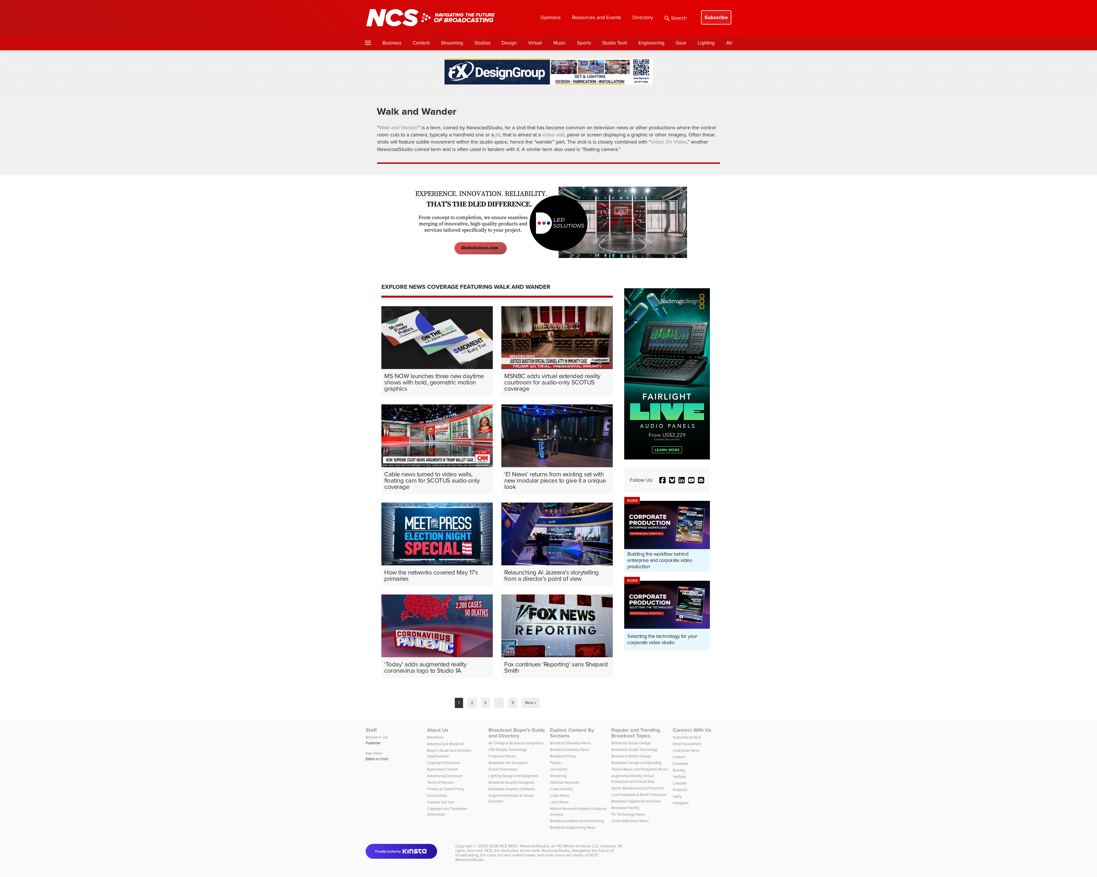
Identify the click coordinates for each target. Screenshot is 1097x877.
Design (509, 43)
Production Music (502, 756)
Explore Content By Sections (572, 733)
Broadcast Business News (570, 743)
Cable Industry (561, 789)
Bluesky (679, 770)
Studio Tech (614, 43)
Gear (681, 43)
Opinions (550, 17)
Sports (584, 43)
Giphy (677, 796)
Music (559, 43)
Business (392, 43)
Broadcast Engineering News (573, 827)
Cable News (559, 795)
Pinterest (680, 790)
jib (498, 134)
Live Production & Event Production (639, 794)
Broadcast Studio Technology (634, 749)
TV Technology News (628, 814)
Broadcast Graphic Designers (512, 782)
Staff (371, 730)
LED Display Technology (508, 749)
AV (729, 43)
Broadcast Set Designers (508, 762)
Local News (559, 802)
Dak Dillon (374, 753)
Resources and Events (596, 17)
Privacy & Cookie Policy (445, 789)
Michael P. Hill (377, 737)
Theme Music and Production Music (639, 769)
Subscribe (716, 17)
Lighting (706, 43)
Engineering (651, 43)
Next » (530, 703)
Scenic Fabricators (503, 769)
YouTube (679, 776)
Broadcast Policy (563, 756)
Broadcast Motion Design (631, 756)
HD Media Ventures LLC (577, 846)
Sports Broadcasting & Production (637, 788)
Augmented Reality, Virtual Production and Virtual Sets (633, 778)
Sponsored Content (442, 769)
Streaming (452, 43)
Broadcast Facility (625, 808)
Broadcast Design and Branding (636, 762)
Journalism (558, 769)
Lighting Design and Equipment (513, 776)
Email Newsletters (687, 744)
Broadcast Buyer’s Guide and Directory (517, 733)
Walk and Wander (398, 127)
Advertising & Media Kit (445, 744)
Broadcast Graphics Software (512, 789)
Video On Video (669, 142)
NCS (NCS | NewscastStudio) (524, 846)
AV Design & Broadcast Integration (516, 743)
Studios (483, 43)
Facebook (680, 763)
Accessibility (437, 795)
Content (421, 43)
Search (679, 18)
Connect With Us (692, 730)
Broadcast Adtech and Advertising (577, 821)
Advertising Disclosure (445, 776)
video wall (553, 134)
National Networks (565, 782)
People (555, 762)
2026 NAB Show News (630, 821)
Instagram (681, 803)
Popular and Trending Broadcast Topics (635, 733)
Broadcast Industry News (569, 749)
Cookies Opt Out (440, 802)
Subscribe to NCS (687, 737)
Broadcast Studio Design (630, 743)
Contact (679, 757)
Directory (642, 17)
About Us (438, 730)
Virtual (535, 43)
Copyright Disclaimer (443, 762)
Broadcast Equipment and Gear (636, 801)
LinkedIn (679, 783)
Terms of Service (440, 782)
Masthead (435, 737)
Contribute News (686, 750)
